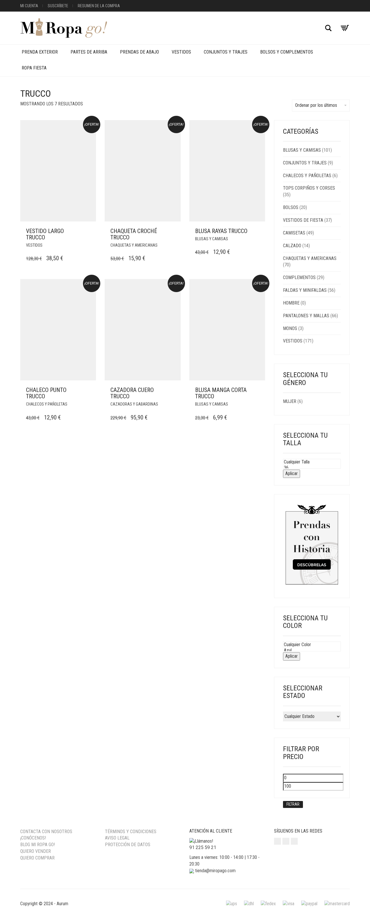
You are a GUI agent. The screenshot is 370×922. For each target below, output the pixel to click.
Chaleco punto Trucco (46, 393)
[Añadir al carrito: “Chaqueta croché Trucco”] (174, 231)
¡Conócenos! (33, 838)
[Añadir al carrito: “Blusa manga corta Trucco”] (259, 390)
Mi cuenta (29, 5)
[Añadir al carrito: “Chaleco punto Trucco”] (90, 390)
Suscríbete (58, 5)
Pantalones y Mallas (306, 315)
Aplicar (291, 473)
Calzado (292, 245)
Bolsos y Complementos (286, 52)
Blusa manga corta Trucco (221, 393)
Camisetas (294, 233)
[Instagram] (277, 841)
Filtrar (292, 804)
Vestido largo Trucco (45, 234)
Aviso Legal (117, 838)
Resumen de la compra (99, 5)
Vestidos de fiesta (303, 220)
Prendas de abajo (139, 52)
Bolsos (290, 207)
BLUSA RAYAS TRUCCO (221, 231)
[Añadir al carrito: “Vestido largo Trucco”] (90, 231)
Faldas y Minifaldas (305, 290)
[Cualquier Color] (312, 645)
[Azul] (312, 650)
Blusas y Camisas (211, 239)
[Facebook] (285, 841)
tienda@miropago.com (215, 870)
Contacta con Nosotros (46, 831)
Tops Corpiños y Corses (309, 188)
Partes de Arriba (89, 52)
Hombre (291, 303)
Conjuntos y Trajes (225, 52)
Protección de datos (127, 844)
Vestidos (181, 52)
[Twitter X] (294, 841)
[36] (312, 468)
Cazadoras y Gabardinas (134, 404)
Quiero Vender (35, 851)
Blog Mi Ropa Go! (37, 844)
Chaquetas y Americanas (134, 245)
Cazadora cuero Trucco (132, 393)
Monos (290, 328)
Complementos (299, 277)
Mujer (289, 401)
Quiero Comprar (37, 858)
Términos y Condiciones (130, 831)
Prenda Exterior (40, 52)
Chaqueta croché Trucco (133, 234)
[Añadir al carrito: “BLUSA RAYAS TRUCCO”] (259, 231)
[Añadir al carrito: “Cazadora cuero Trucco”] (174, 390)
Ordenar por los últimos (316, 105)
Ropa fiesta (34, 68)
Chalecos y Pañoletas (46, 404)
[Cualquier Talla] (312, 462)
